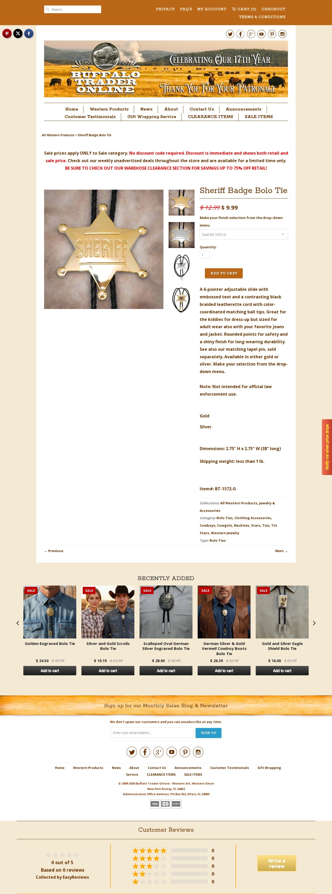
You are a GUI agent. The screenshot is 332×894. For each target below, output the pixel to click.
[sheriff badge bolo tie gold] (182, 204)
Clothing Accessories (252, 517)
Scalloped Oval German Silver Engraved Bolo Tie (166, 646)
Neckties (241, 525)
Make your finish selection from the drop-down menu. (241, 221)
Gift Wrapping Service (151, 117)
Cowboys (207, 525)
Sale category (112, 153)
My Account (211, 9)
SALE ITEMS (259, 117)
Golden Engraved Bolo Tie (50, 643)
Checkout (273, 9)
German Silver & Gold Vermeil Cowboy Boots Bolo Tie (224, 648)
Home (71, 109)
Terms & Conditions (262, 17)
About (171, 109)
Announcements (243, 109)
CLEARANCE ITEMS (210, 117)
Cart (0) (246, 9)
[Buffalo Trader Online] (166, 70)
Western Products (109, 109)
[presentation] (18, 623)
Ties (265, 525)
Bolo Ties (225, 517)
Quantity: (208, 247)
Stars (255, 525)
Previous (55, 550)
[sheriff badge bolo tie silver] (182, 236)
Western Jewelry (225, 533)
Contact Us (202, 109)
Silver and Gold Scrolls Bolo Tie (108, 646)
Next (279, 550)
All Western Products (238, 503)
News (146, 109)
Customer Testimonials (90, 117)
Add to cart (50, 671)
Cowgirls (224, 525)
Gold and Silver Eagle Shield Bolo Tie (282, 646)
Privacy (165, 9)
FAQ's (186, 9)
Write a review (276, 863)
